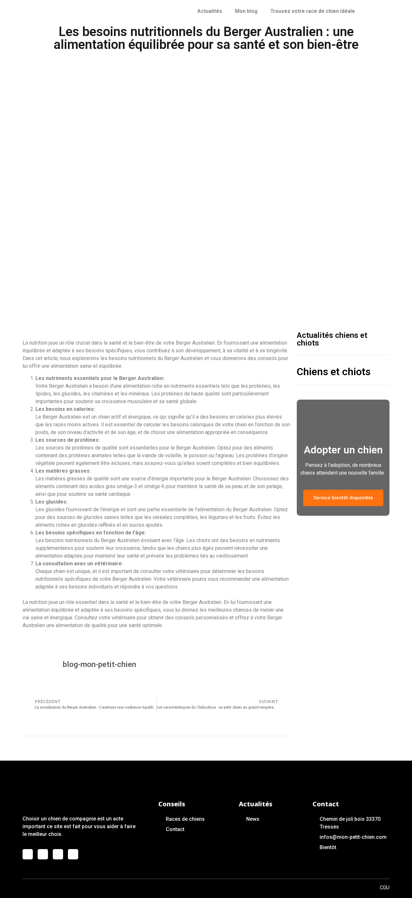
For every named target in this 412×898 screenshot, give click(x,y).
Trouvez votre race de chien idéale (312, 11)
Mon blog (246, 11)
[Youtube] (58, 854)
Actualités (209, 11)
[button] (343, 498)
